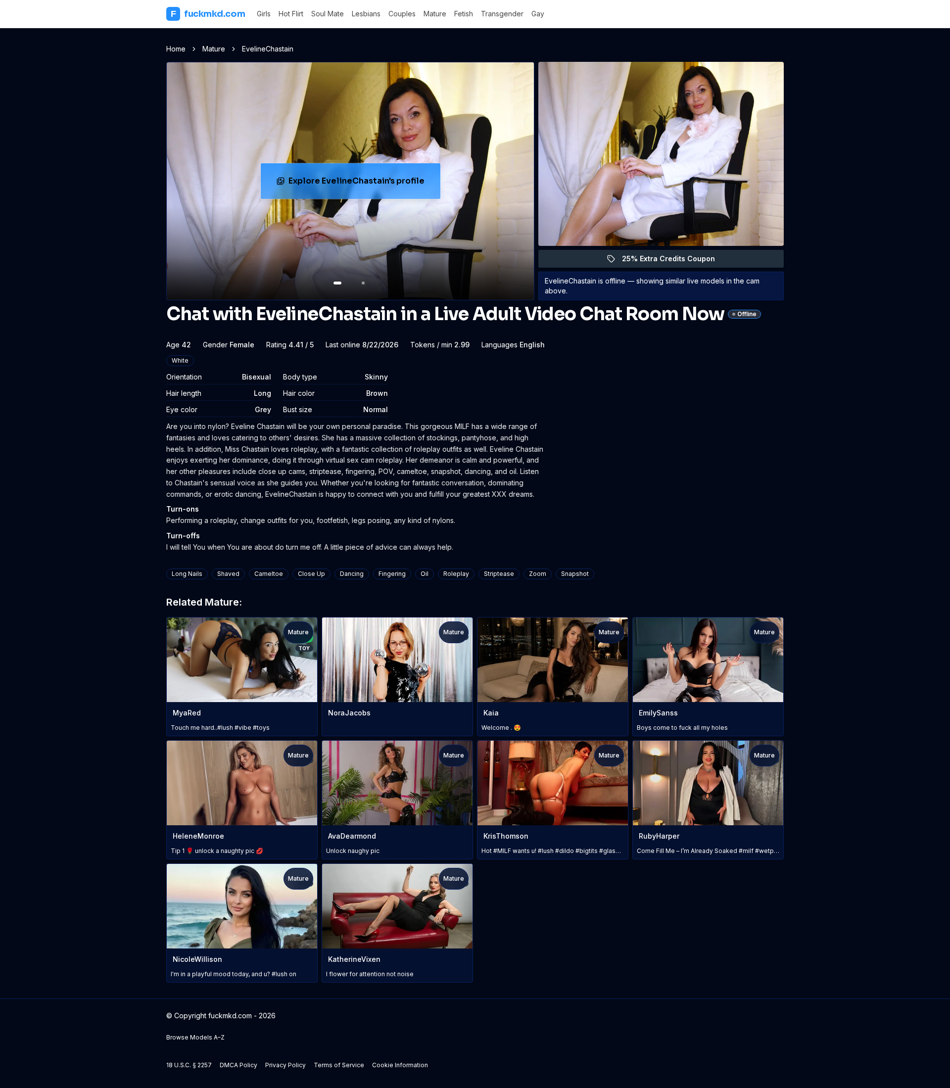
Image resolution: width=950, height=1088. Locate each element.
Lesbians (366, 13)
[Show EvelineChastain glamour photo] (363, 283)
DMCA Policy (238, 1065)
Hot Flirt (291, 13)
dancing (352, 573)
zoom (537, 573)
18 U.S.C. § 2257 (189, 1065)
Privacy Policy (285, 1065)
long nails (187, 573)
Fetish (463, 13)
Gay (537, 13)
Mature (435, 13)
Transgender (502, 13)
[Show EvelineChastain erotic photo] (337, 283)
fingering (392, 573)
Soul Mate (327, 13)
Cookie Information (400, 1065)
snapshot (575, 573)
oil (424, 573)
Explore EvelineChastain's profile (357, 184)
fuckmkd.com (208, 13)
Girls (264, 13)
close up (311, 573)
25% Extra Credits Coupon (674, 261)
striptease (499, 573)
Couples (402, 13)
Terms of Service (339, 1065)
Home (176, 49)
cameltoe (268, 573)
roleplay (456, 573)
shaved (228, 573)
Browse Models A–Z (195, 1037)
